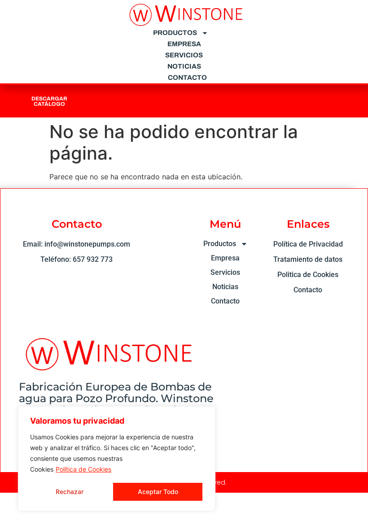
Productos (175, 32)
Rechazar (69, 491)
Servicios (184, 55)
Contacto (187, 77)
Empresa (184, 44)
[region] (116, 458)
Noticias (184, 66)
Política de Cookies (83, 469)
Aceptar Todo (158, 491)
